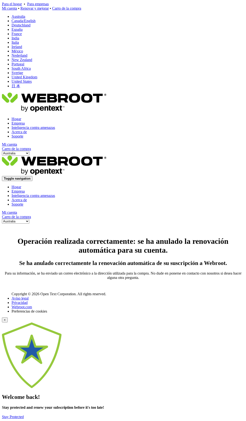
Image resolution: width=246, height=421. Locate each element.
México (17, 51)
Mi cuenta (9, 8)
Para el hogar (12, 4)
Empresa (18, 123)
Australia (18, 16)
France (17, 34)
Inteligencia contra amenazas (33, 128)
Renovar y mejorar (34, 8)
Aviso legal (20, 298)
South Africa (21, 68)
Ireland (17, 47)
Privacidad (20, 303)
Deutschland (21, 25)
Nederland (19, 55)
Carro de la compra (66, 8)
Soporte (17, 136)
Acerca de (19, 132)
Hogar (16, 119)
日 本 (16, 86)
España (17, 29)
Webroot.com (22, 307)
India (15, 38)
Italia (15, 42)
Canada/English (24, 21)
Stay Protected (13, 417)
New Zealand (22, 60)
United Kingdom (24, 77)
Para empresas (38, 4)
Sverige (17, 73)
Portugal (18, 64)
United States (22, 81)
